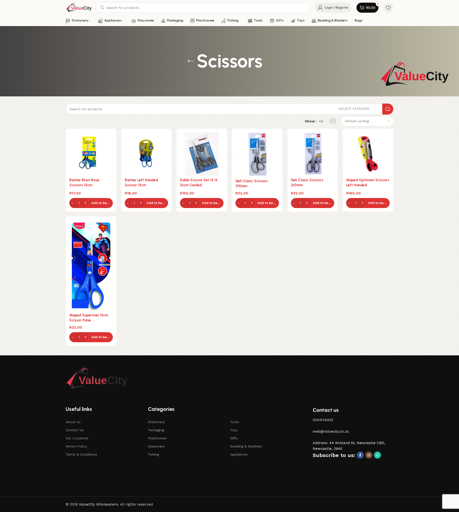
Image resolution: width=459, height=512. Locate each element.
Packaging (156, 430)
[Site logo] (79, 7)
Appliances (239, 454)
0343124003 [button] (323, 420)
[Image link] (97, 379)
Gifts (234, 438)
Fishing (153, 454)
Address (320, 443)
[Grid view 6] (333, 121)
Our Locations (77, 438)
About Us (73, 422)
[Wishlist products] (388, 7)
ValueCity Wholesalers (98, 504)
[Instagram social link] (368, 455)
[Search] (387, 109)
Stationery (156, 422)
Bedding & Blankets (246, 446)
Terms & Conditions (81, 454)
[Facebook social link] (360, 455)
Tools (234, 422)
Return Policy (76, 446)
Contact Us (75, 430)
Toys (234, 430)
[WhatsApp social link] (377, 455)
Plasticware (157, 438)
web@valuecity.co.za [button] (331, 431)
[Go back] (191, 61)
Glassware (156, 446)
